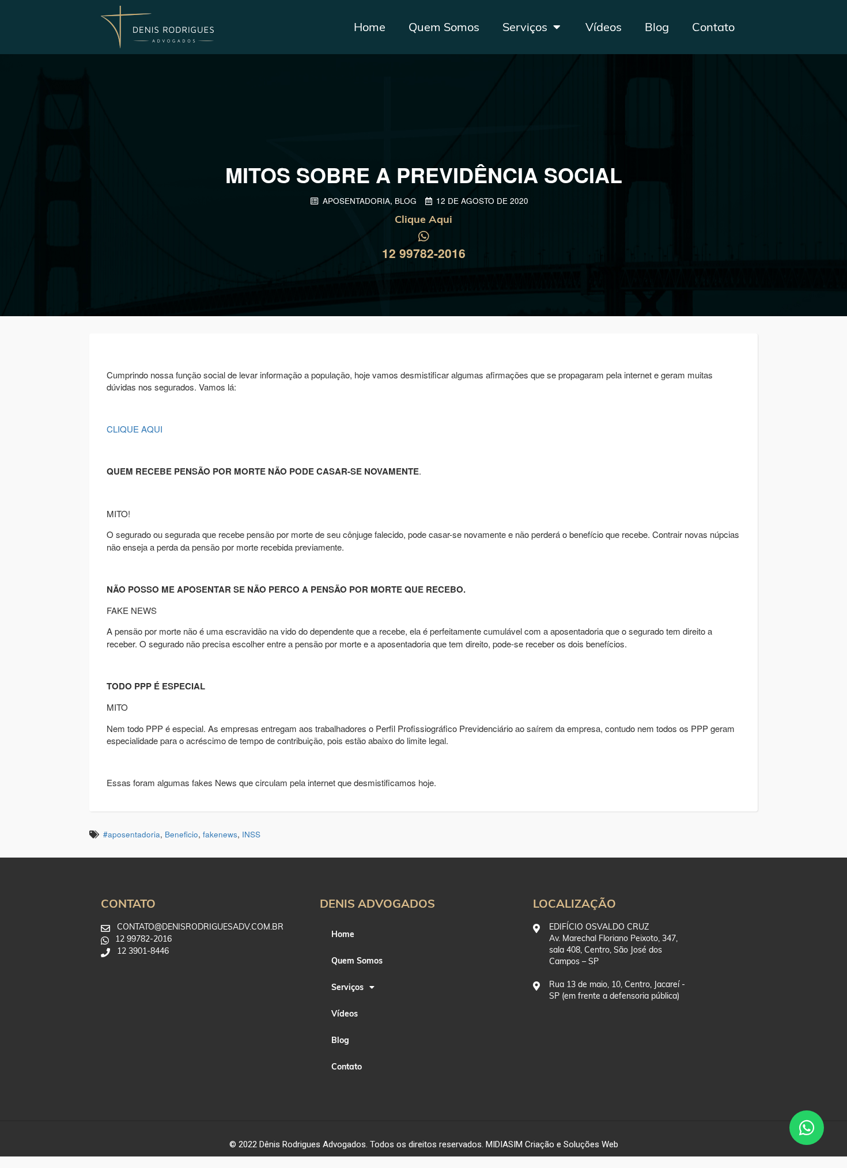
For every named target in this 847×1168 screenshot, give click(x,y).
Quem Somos (444, 27)
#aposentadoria (131, 834)
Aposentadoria (356, 200)
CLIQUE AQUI (136, 429)
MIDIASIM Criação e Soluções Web (552, 1144)
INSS (251, 834)
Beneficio (181, 834)
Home (369, 27)
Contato (713, 27)
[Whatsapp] (806, 1127)
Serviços (524, 27)
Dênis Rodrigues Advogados (312, 1144)
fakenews (220, 834)
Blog (657, 27)
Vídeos (603, 27)
